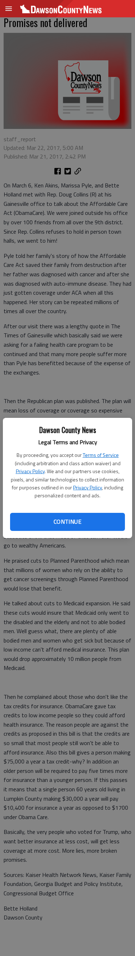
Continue (67, 521)
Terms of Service (101, 455)
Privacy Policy (30, 471)
